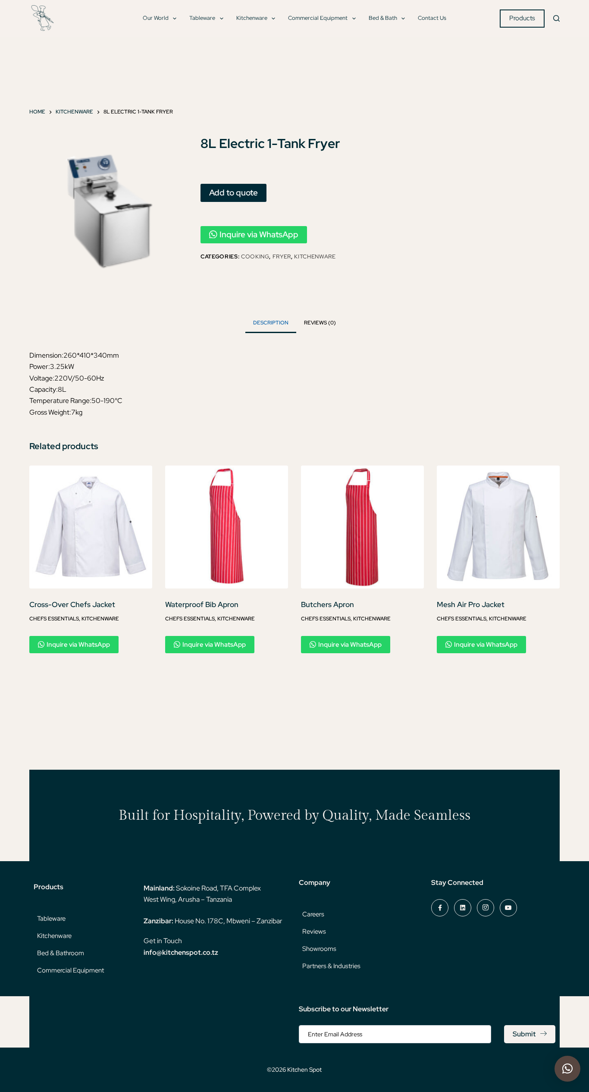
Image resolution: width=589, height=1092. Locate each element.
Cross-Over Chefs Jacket (72, 604)
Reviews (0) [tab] (320, 322)
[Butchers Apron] (362, 527)
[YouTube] (508, 907)
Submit (524, 1034)
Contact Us (432, 18)
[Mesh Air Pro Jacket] (498, 527)
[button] (567, 1069)
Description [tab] (270, 322)
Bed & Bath (383, 18)
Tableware (202, 18)
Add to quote (233, 192)
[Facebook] (439, 907)
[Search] (556, 18)
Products (522, 18)
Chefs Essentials (54, 618)
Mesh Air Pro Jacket (470, 604)
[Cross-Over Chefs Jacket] (90, 527)
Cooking (255, 256)
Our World (156, 18)
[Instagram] (485, 907)
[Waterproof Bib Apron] (226, 527)
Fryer (282, 256)
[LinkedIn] (462, 907)
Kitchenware (251, 18)
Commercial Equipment (318, 18)
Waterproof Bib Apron (201, 604)
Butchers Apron (327, 604)
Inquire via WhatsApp (258, 234)
